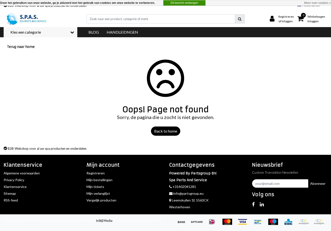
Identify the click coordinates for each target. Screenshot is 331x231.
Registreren (96, 173)
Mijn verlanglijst (98, 193)
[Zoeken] (240, 19)
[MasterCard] (228, 224)
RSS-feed (11, 200)
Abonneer (317, 183)
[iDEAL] (213, 224)
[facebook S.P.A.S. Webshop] (253, 204)
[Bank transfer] (183, 224)
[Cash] (198, 224)
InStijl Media (104, 221)
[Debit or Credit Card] (320, 224)
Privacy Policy (14, 180)
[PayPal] (305, 224)
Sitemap (10, 193)
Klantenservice (15, 187)
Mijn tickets (95, 187)
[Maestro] (274, 224)
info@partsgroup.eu (188, 193)
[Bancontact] (259, 224)
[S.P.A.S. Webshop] (26, 19)
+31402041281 (184, 187)
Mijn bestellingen (99, 180)
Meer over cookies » (317, 3)
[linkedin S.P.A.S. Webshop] (262, 204)
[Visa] (244, 224)
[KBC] (290, 224)
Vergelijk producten (101, 200)
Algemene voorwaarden (22, 173)
